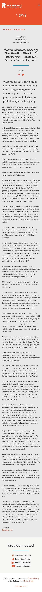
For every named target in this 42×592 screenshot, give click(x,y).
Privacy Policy (33, 578)
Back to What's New (15, 29)
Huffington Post (7, 530)
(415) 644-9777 (21, 586)
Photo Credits (28, 581)
